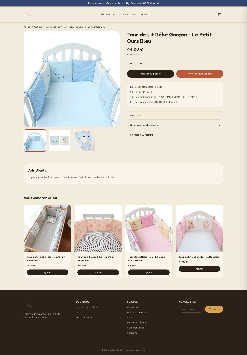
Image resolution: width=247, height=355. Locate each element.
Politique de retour (137, 312)
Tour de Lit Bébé (52, 27)
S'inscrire (214, 309)
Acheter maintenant (200, 73)
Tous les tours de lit (86, 307)
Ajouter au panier (150, 73)
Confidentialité (135, 327)
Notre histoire (127, 14)
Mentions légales (137, 322)
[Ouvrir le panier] (219, 14)
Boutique (106, 14)
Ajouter (47, 272)
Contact (132, 332)
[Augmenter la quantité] (141, 63)
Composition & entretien (175, 125)
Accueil (27, 27)
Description (175, 115)
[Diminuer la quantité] (130, 63)
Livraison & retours (175, 134)
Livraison (132, 307)
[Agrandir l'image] (72, 79)
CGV (129, 317)
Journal (144, 14)
